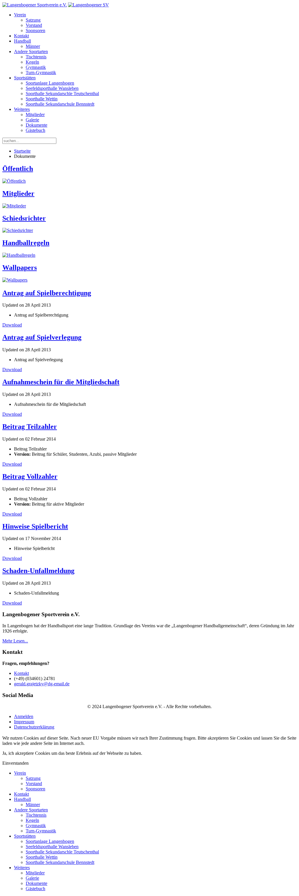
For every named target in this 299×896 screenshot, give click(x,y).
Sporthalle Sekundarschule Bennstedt (60, 104)
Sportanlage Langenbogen (50, 83)
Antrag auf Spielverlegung (41, 337)
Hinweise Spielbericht (35, 526)
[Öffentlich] (14, 181)
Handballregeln (25, 243)
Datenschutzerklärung (34, 726)
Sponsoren (35, 30)
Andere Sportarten (31, 51)
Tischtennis (36, 56)
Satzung (33, 20)
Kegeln (32, 62)
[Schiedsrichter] (17, 230)
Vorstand (34, 25)
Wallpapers (19, 267)
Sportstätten (25, 77)
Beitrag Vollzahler (30, 476)
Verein (20, 14)
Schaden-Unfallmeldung (38, 570)
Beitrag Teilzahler (29, 426)
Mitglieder (35, 114)
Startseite (22, 151)
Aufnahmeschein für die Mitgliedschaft (60, 382)
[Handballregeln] (18, 255)
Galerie (32, 119)
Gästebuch (35, 130)
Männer (33, 46)
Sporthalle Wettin (42, 98)
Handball (22, 41)
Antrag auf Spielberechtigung (46, 293)
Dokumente (36, 125)
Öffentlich (17, 168)
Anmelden (23, 716)
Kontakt (21, 35)
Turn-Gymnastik (41, 72)
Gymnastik (36, 67)
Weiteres (22, 109)
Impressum (24, 721)
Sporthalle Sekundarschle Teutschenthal (62, 93)
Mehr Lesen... (15, 640)
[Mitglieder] (14, 205)
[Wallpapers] (14, 279)
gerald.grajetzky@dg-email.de (41, 683)
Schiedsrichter (24, 218)
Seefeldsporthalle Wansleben (52, 88)
